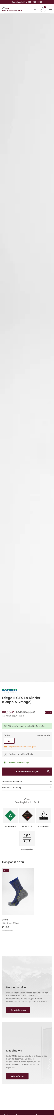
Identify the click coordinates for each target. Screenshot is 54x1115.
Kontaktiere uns (18, 1010)
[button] (27, 781)
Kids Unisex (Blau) (10, 923)
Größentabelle (43, 735)
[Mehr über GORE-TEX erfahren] (27, 817)
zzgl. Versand (18, 716)
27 (11, 741)
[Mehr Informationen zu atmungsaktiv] (27, 840)
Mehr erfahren (17, 1076)
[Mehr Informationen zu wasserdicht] (43, 817)
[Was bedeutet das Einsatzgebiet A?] (10, 817)
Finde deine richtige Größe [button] (21, 754)
